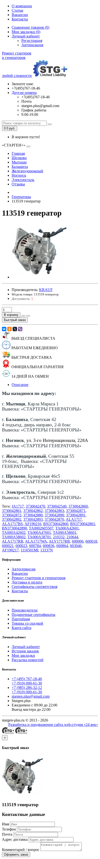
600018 (91, 541)
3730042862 (33, 511)
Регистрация (31, 40)
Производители (25, 610)
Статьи (17, 10)
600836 (48, 546)
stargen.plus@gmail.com (31, 696)
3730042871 (75, 511)
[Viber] (20, 329)
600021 (8, 546)
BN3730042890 (14, 528)
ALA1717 (74, 519)
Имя (5, 824)
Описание (20, 385)
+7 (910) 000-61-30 (27, 683)
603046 (76, 546)
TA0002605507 (41, 528)
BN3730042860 (55, 524)
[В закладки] (23, 316)
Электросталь (23, 180)
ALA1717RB (12, 541)
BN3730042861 (82, 524)
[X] (15, 329)
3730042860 (78, 506)
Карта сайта (21, 628)
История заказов (25, 651)
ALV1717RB (59, 541)
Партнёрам (21, 619)
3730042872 (11, 515)
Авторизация (32, 45)
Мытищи (19, 162)
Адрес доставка (15, 839)
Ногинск (19, 175)
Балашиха (20, 166)
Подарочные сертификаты (33, 614)
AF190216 (33, 524)
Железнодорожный (27, 171)
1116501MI (29, 550)
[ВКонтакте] (4, 329)
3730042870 (54, 519)
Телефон (9, 829)
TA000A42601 (67, 528)
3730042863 (54, 511)
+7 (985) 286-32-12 (27, 687)
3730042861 (11, 511)
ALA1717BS (12, 524)
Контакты (20, 19)
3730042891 (75, 515)
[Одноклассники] (9, 329)
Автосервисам (23, 569)
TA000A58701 (39, 537)
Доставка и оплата (27, 582)
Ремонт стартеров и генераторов (39, 578)
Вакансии (20, 15)
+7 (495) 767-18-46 (27, 679)
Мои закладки (23, 655)
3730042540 (57, 506)
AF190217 (10, 550)
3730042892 (11, 519)
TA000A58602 (13, 537)
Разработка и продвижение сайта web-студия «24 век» (53, 724)
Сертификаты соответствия (34, 587)
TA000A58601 (64, 532)
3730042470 (35, 506)
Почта (7, 834)
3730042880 (33, 515)
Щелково (19, 158)
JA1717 (18, 506)
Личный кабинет (26, 647)
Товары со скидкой (27, 623)
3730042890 (54, 515)
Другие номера (24, 93)
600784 (35, 546)
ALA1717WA (36, 541)
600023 (21, 546)
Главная (18, 153)
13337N (46, 550)
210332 (59, 537)
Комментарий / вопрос (20, 850)
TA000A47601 (39, 532)
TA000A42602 (13, 532)
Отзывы (18, 184)
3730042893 (33, 519)
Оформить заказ (16, 854)
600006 (77, 541)
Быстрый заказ (15, 320)
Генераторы (21, 197)
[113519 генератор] (39, 277)
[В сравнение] (28, 316)
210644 (72, 537)
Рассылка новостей (27, 660)
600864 (62, 546)
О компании (22, 6)
